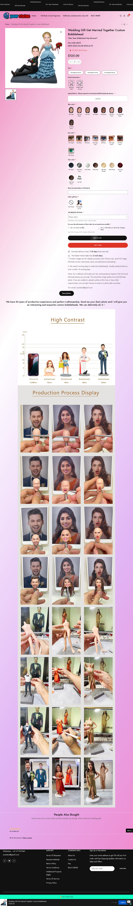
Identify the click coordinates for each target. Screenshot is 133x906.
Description (66, 293)
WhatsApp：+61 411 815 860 (14, 851)
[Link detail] (4, 860)
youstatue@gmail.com (11, 854)
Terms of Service (52, 879)
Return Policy (51, 863)
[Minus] (70, 61)
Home (7, 24)
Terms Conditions (52, 867)
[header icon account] (124, 15)
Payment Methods (52, 859)
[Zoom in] (61, 32)
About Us (71, 855)
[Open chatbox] (128, 902)
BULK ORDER (73, 867)
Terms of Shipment (53, 855)
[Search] (121, 15)
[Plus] (79, 61)
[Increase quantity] (116, 902)
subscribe (123, 868)
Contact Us (72, 859)
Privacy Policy (51, 883)
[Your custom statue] (16, 15)
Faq (69, 863)
